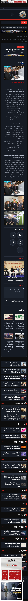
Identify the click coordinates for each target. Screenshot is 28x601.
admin (19, 62)
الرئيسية (25, 36)
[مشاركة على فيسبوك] (20, 235)
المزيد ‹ (2, 403)
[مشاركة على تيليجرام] (13, 242)
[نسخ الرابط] (20, 250)
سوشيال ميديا (19, 36)
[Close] (22, 557)
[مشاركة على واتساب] (20, 242)
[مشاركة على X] (13, 235)
